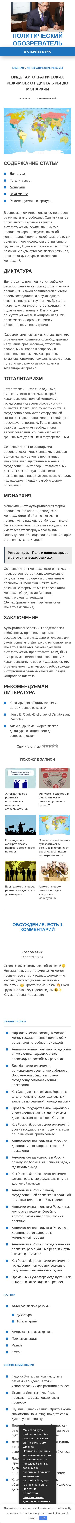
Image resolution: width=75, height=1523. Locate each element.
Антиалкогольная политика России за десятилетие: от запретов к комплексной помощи (39, 1232)
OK (43, 1518)
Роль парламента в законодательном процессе (35, 1397)
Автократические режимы (45, 68)
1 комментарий (46, 98)
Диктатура (24, 1315)
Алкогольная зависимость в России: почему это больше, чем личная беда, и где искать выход (41, 1162)
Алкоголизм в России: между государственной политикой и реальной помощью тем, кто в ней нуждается (41, 1195)
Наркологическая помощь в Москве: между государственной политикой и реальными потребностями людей (39, 1037)
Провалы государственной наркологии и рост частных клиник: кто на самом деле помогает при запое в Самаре (40, 1112)
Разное (17, 1345)
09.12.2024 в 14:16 (32, 957)
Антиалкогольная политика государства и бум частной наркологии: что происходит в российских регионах (41, 1054)
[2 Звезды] (47, 746)
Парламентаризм (24, 1338)
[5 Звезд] (56, 746)
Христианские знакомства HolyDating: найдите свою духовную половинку (41, 1414)
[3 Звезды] (50, 746)
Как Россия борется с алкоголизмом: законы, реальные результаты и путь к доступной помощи (40, 1178)
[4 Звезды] (53, 746)
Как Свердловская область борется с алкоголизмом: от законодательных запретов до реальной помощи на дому (41, 1096)
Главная (18, 68)
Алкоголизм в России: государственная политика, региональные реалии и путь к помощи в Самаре (41, 1249)
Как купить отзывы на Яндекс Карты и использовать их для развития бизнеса (41, 1381)
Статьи (17, 1352)
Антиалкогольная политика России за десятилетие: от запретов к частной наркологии (39, 1145)
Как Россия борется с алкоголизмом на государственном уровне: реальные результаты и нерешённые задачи (40, 1265)
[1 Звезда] (43, 746)
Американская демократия (32, 1331)
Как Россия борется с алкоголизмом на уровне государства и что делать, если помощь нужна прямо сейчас (40, 1129)
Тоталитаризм (27, 1321)
